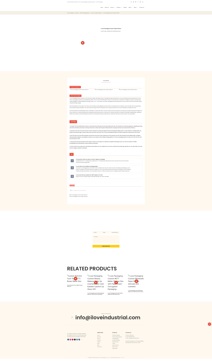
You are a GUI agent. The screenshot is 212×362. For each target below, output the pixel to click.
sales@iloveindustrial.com (134, 338)
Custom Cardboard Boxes (96, 13)
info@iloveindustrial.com (107, 317)
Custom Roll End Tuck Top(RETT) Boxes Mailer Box (75, 286)
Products (77, 13)
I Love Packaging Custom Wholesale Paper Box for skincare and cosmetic (135, 291)
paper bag (96, 101)
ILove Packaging (70, 13)
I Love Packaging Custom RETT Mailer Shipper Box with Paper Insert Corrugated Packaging (115, 294)
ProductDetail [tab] (106, 80)
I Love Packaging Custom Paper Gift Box (111, 13)
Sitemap (122, 357)
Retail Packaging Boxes (84, 13)
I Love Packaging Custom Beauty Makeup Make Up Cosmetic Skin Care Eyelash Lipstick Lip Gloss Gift (95, 294)
